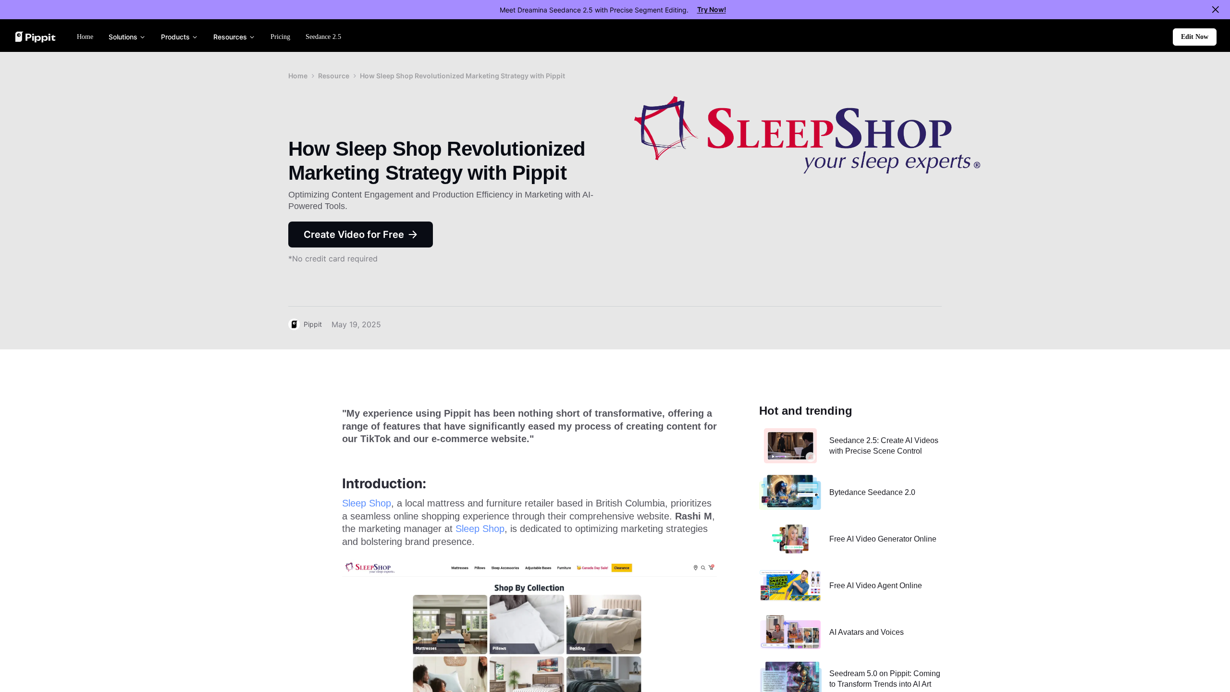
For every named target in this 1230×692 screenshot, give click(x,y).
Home (298, 76)
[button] (1195, 37)
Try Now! (711, 9)
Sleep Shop (366, 503)
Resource (333, 76)
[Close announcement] (1215, 9)
